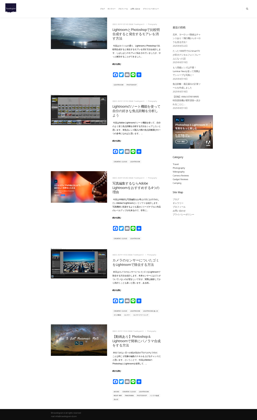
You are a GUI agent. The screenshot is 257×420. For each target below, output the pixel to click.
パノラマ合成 (154, 395)
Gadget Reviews (180, 179)
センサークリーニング (140, 315)
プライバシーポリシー (183, 214)
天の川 (116, 399)
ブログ (176, 199)
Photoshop (132, 85)
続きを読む (116, 64)
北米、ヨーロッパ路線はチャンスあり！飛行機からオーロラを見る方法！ (187, 38)
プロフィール (179, 206)
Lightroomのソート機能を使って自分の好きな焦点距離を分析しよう (136, 110)
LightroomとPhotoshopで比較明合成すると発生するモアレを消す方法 (136, 34)
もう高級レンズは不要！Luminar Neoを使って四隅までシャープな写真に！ (186, 71)
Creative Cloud (120, 162)
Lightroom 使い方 (150, 311)
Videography (179, 171)
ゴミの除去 (117, 315)
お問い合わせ (179, 210)
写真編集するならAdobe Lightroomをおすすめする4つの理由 (135, 187)
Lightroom (118, 85)
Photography (152, 24)
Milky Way (118, 395)
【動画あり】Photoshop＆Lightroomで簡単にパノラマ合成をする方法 (136, 340)
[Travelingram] (10, 9)
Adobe (116, 392)
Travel (176, 164)
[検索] (247, 9)
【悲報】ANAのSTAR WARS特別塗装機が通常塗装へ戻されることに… (187, 100)
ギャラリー (178, 203)
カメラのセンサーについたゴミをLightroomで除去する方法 (135, 262)
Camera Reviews (181, 175)
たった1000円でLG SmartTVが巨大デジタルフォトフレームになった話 (187, 54)
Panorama (129, 395)
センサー (127, 315)
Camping (177, 183)
